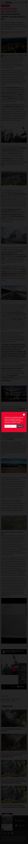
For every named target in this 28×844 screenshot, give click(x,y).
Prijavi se (20, 426)
